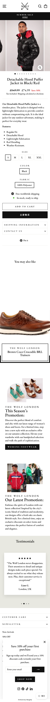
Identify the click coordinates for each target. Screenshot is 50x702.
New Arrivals (8, 631)
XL (29, 157)
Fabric (25, 179)
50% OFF (6, 636)
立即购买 (25, 215)
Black (24, 171)
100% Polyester (24, 185)
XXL (39, 157)
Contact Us (13, 231)
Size (25, 152)
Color (25, 165)
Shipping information (21, 225)
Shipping (21, 93)
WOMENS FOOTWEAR (22, 447)
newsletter (11, 624)
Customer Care (14, 617)
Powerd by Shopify (25, 699)
